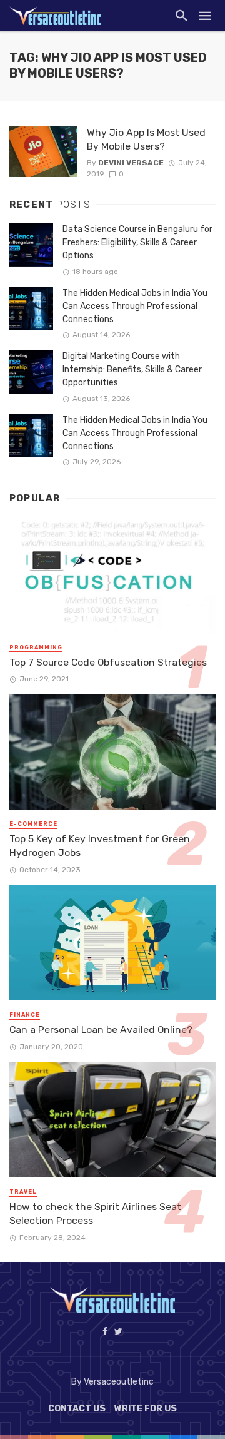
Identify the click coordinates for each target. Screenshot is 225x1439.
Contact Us (77, 1408)
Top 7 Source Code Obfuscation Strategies (108, 662)
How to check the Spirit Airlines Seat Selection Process (95, 1213)
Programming (35, 647)
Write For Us (145, 1408)
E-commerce (33, 824)
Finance (24, 1015)
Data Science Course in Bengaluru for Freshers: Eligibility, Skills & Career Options (137, 242)
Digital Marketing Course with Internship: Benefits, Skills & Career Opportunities (132, 369)
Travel (23, 1192)
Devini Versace (131, 162)
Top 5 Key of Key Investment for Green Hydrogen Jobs (99, 845)
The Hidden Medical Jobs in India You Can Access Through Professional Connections (135, 306)
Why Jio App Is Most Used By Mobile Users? (146, 139)
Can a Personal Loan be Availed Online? (100, 1029)
